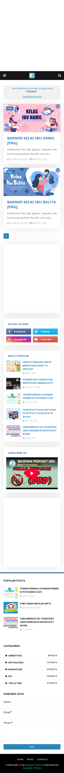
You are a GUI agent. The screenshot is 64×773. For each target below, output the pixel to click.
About (30, 759)
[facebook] (18, 332)
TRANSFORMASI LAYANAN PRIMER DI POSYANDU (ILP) (38, 396)
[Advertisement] (32, 35)
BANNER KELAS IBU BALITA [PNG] (31, 204)
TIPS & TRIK (28, 683)
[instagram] (18, 339)
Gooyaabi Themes (32, 767)
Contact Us (42, 759)
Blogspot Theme (33, 764)
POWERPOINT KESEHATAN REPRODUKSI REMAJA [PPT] (38, 381)
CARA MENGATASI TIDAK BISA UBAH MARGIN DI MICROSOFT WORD (40, 430)
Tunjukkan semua (32, 96)
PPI (28, 676)
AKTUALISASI (28, 662)
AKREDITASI (28, 655)
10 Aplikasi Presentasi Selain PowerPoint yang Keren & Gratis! (39, 413)
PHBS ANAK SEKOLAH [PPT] (35, 603)
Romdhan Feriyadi (19, 159)
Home (20, 759)
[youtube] (45, 339)
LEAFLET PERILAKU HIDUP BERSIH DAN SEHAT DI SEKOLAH (37, 365)
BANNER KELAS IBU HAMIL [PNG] (31, 140)
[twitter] (45, 332)
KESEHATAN (28, 669)
